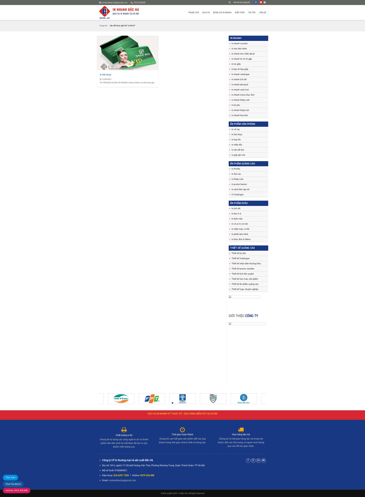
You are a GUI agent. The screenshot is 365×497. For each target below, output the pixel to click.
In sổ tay (236, 129)
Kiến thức (240, 12)
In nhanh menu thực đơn (243, 95)
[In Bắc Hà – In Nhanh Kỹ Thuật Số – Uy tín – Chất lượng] (121, 12)
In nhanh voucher (240, 43)
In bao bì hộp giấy (240, 69)
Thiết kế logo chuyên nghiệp (245, 289)
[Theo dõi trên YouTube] (263, 460)
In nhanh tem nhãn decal (243, 53)
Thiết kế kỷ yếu (239, 253)
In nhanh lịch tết (239, 79)
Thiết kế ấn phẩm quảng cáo (245, 284)
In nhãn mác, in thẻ (240, 229)
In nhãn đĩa (237, 144)
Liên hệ (262, 12)
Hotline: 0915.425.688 (17, 490)
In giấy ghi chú (238, 155)
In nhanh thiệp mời (240, 110)
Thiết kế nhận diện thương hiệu (246, 263)
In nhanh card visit (240, 89)
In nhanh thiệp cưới (241, 100)
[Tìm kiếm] (230, 2)
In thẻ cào (236, 174)
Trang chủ (193, 12)
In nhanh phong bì (240, 84)
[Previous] (106, 400)
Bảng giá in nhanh (222, 12)
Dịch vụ (206, 12)
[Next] (258, 400)
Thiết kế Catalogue (241, 258)
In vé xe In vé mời (240, 224)
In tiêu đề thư (238, 150)
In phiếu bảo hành (240, 234)
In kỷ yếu (236, 105)
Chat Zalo (10, 477)
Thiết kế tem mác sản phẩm (245, 279)
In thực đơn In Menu (241, 239)
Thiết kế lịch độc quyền (243, 274)
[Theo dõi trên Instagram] (253, 460)
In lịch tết (236, 208)
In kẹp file (236, 139)
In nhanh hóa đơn (240, 115)
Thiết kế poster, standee (243, 268)
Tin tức (252, 12)
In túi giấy (236, 64)
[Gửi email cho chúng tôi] (258, 460)
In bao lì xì (236, 213)
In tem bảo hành (239, 48)
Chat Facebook (13, 484)
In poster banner (239, 184)
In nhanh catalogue (241, 74)
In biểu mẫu (237, 218)
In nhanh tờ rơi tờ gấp (242, 59)
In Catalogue (238, 194)
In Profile (236, 169)
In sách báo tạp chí (241, 189)
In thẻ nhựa (105, 74)
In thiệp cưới (237, 179)
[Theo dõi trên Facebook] (248, 460)
